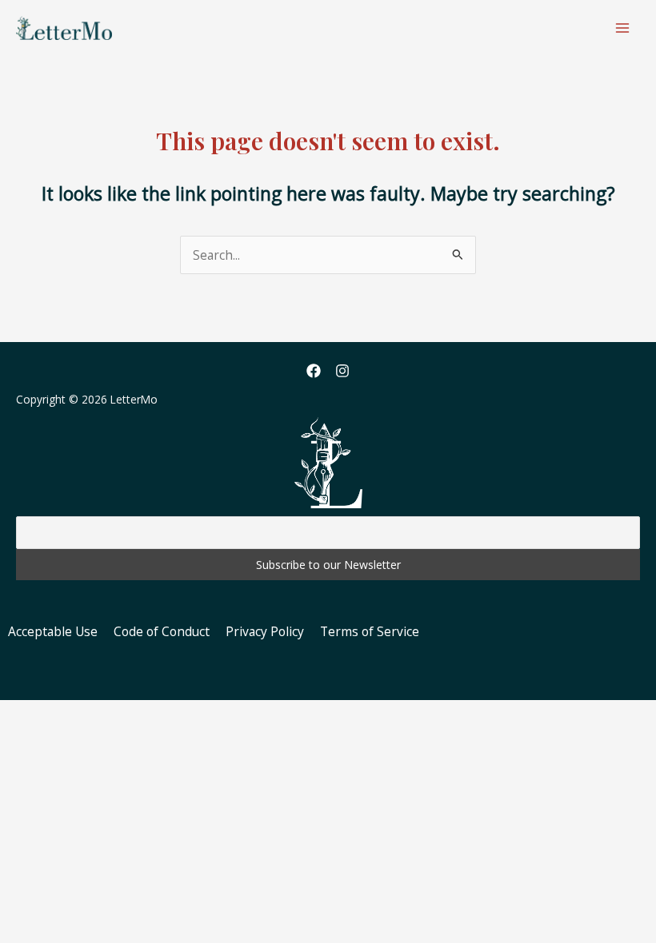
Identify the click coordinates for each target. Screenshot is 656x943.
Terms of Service (369, 631)
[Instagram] (342, 371)
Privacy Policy (265, 631)
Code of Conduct (162, 631)
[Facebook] (313, 371)
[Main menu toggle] (623, 27)
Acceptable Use (53, 631)
